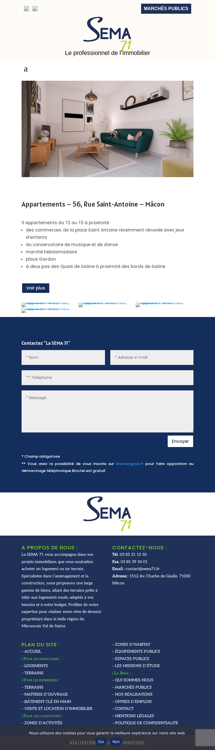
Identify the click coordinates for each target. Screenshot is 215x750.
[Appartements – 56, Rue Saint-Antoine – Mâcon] (49, 307)
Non (116, 741)
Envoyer (180, 441)
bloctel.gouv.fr (129, 463)
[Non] (208, 738)
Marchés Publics (166, 8)
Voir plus (35, 288)
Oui (101, 741)
